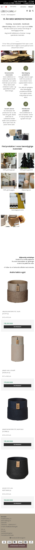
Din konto (13, 6)
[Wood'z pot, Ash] (17, 469)
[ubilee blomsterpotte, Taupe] (17, 293)
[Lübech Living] (9, 10)
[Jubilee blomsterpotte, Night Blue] (17, 410)
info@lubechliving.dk (11, 526)
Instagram (22, 538)
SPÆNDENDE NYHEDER (17, 546)
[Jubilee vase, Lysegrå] (17, 351)
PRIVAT (30, 7)
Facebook (14, 538)
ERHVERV (23, 7)
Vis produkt (17, 327)
